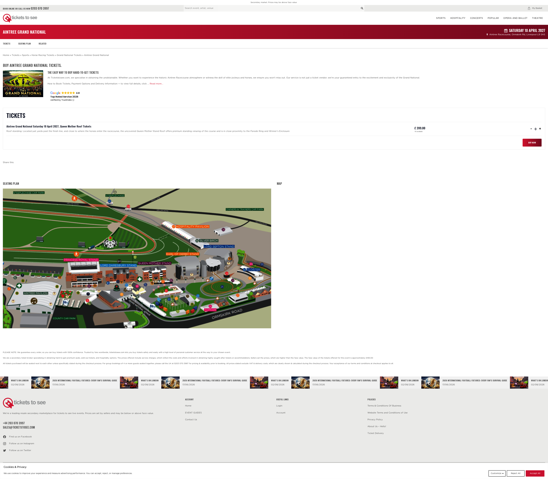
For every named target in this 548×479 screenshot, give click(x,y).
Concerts (476, 18)
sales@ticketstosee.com (19, 427)
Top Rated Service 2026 (64, 96)
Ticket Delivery (375, 433)
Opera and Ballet (515, 18)
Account (280, 413)
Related (42, 43)
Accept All (535, 473)
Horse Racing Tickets (43, 55)
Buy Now (532, 142)
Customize (496, 473)
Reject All (515, 473)
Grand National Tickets (69, 55)
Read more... (156, 84)
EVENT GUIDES (193, 413)
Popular (493, 18)
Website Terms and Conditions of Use (387, 413)
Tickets (6, 43)
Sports (441, 18)
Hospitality (458, 18)
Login (279, 406)
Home (6, 55)
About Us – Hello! (376, 426)
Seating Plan (24, 43)
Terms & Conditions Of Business (384, 406)
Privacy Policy (375, 420)
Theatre (537, 18)
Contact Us (191, 420)
